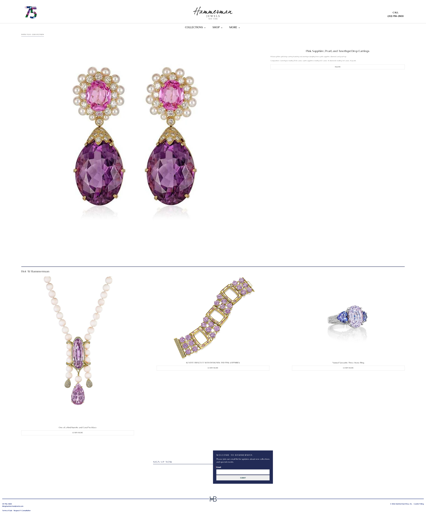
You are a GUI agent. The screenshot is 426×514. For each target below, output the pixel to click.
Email (218, 467)
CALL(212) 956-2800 (396, 14)
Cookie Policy (419, 504)
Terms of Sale (7, 510)
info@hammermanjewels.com (12, 506)
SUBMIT (243, 478)
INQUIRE (337, 67)
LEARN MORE (77, 433)
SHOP (216, 28)
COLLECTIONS (194, 28)
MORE (233, 28)
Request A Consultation (22, 510)
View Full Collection (32, 34)
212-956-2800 (7, 504)
